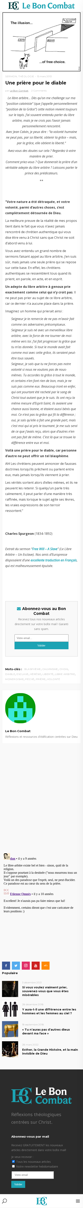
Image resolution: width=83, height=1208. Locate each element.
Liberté (48, 674)
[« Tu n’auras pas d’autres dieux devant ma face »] (10, 1028)
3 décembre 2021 (32, 982)
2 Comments (39, 90)
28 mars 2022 (30, 1044)
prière (41, 679)
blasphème (32, 669)
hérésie (35, 674)
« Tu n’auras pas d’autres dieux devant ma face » (46, 1031)
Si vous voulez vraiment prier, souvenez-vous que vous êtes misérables (45, 991)
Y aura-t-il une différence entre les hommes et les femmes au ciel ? (49, 1011)
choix (63, 669)
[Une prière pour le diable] (41, 708)
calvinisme (50, 669)
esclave (23, 674)
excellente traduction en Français (54, 560)
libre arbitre (65, 674)
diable (10, 674)
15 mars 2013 (44, 76)
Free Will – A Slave (44, 549)
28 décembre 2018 (33, 1004)
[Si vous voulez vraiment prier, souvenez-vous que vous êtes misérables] (10, 988)
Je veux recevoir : (22, 1157)
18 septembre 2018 (33, 1024)
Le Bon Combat (19, 90)
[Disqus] (41, 794)
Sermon (11, 76)
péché (29, 679)
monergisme (14, 679)
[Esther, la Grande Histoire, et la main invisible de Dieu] (10, 1049)
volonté (53, 679)
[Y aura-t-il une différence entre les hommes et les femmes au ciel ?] (10, 1008)
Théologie (26, 76)
